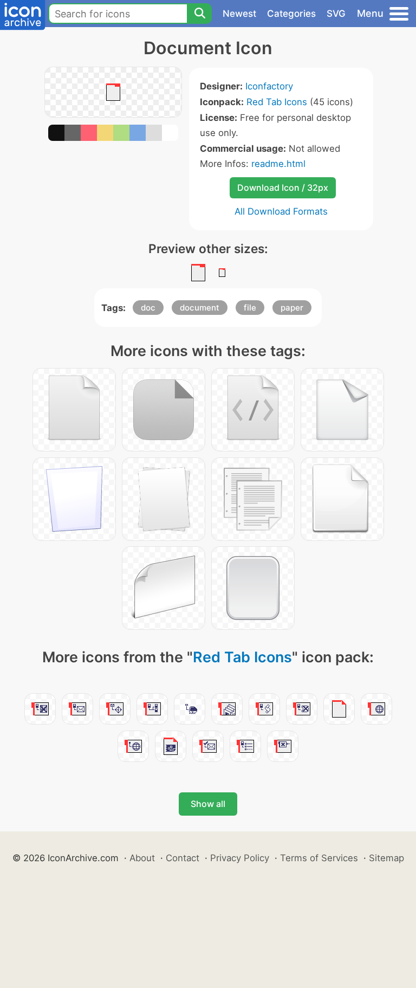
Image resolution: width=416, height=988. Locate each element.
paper (292, 307)
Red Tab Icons (276, 101)
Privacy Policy (239, 858)
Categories (291, 13)
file (250, 307)
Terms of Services (319, 858)
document (199, 307)
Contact (182, 858)
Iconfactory (269, 86)
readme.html (278, 163)
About (142, 858)
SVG (336, 13)
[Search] (199, 13)
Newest (239, 13)
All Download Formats (281, 211)
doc (148, 307)
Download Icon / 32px (282, 187)
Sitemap (386, 858)
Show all (208, 803)
